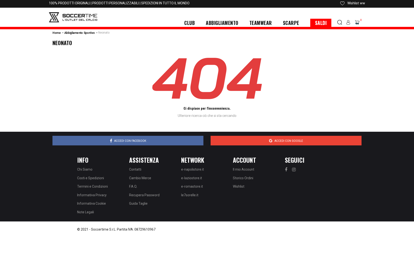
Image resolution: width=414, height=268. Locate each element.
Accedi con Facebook (130, 141)
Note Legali (85, 212)
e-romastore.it (192, 186)
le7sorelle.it (189, 195)
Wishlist (238, 186)
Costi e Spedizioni (90, 178)
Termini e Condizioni (92, 186)
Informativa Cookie (91, 203)
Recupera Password (144, 195)
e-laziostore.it (191, 178)
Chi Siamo (84, 169)
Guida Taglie (138, 203)
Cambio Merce (140, 178)
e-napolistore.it (192, 169)
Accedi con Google (288, 141)
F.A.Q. (133, 186)
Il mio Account (243, 169)
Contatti (135, 169)
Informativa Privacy (92, 195)
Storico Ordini (243, 178)
